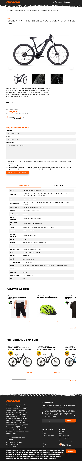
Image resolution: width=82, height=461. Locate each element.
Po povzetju (45, 446)
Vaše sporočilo (10, 142)
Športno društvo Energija (66, 441)
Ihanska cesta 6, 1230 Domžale (16, 437)
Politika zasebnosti (64, 437)
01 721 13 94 (11, 439)
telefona (12, 426)
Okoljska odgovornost (65, 439)
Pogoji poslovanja (64, 435)
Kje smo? (61, 433)
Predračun (44, 448)
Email (8, 136)
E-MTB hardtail (26, 10)
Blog (43, 431)
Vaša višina (9, 130)
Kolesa (11, 10)
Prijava (70, 421)
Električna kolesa (18, 10)
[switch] (58, 2)
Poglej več (73, 328)
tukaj (49, 169)
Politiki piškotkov (42, 454)
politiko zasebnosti (50, 416)
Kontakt (44, 433)
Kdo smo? (62, 431)
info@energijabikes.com (15, 442)
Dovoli (71, 451)
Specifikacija (23, 186)
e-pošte (18, 426)
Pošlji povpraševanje (17, 173)
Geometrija (58, 186)
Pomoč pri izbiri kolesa (48, 435)
